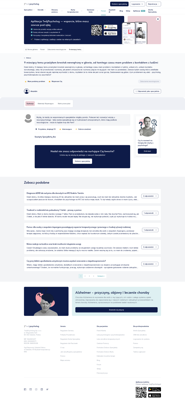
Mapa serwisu (65, 360)
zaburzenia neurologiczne (56, 49)
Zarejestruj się (138, 347)
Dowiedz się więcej (116, 310)
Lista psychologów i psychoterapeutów (111, 335)
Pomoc (62, 356)
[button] (101, 276)
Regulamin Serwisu (67, 331)
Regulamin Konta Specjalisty (70, 339)
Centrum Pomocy (103, 343)
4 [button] (93, 276)
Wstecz (28, 58)
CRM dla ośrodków (140, 335)
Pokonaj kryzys (102, 373)
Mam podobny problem (36, 81)
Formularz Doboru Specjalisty (107, 347)
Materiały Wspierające (46, 103)
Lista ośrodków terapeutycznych (108, 339)
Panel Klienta (101, 331)
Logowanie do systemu (141, 339)
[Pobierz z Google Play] (110, 27)
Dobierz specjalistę (119, 4)
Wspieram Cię (57, 81)
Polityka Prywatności (67, 335)
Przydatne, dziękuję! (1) (47, 129)
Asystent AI (112, 11)
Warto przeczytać (64, 103)
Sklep (128, 11)
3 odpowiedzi (148, 247)
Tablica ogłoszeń (139, 352)
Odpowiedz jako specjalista (148, 91)
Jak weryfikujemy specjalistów (71, 352)
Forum (103, 11)
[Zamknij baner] (158, 19)
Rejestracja (152, 4)
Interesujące (67, 129)
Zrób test (147, 151)
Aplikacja (139, 11)
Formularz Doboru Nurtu (105, 352)
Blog (121, 11)
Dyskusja (30, 103)
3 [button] (89, 276)
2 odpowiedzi (148, 196)
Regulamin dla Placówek (69, 343)
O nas (62, 347)
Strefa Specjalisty (152, 11)
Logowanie (136, 4)
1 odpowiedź (149, 213)
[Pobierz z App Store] (110, 33)
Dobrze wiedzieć (84, 129)
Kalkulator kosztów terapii (106, 356)
